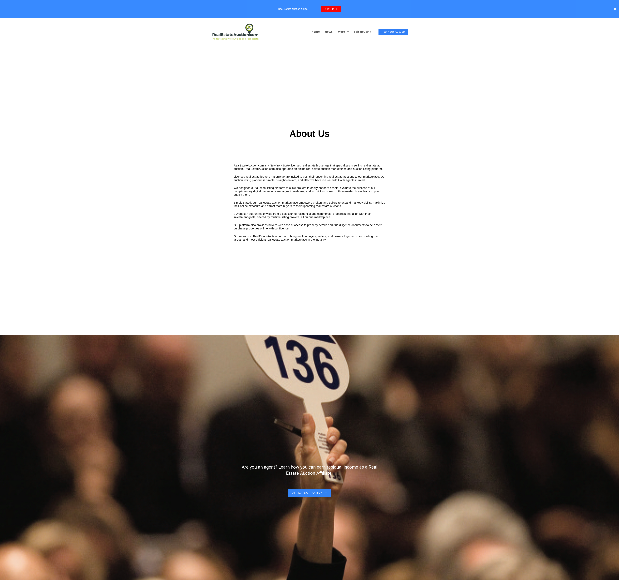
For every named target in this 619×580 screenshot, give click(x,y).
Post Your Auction (393, 31)
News (329, 31)
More (341, 31)
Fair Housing (362, 31)
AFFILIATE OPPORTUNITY (309, 492)
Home (316, 31)
